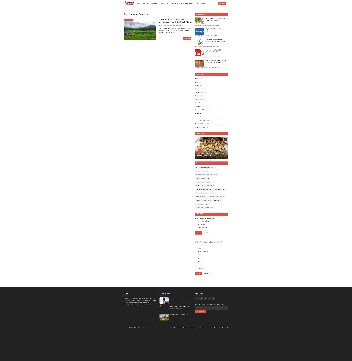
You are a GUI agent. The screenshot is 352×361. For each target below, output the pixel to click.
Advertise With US (182, 328)
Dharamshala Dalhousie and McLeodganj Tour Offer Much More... (175, 20)
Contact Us (225, 328)
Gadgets (198, 99)
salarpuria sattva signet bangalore (205, 167)
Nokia (199, 255)
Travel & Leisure (129, 20)
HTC (199, 261)
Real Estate (199, 96)
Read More (187, 38)
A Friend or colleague (204, 221)
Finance (197, 78)
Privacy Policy (192, 328)
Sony (199, 265)
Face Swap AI (217, 200)
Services (198, 106)
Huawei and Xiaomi (203, 251)
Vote (198, 233)
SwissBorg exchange (202, 204)
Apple (199, 248)
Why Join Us (172, 328)
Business (154, 3)
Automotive (199, 117)
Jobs (196, 82)
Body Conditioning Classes (203, 200)
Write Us (222, 3)
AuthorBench (198, 46)
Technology (164, 3)
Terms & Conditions (203, 328)
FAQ (211, 328)
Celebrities (174, 3)
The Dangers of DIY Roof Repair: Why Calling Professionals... (179, 307)
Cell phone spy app (219, 189)
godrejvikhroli (198, 25)
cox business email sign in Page (205, 186)
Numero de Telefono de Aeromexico (206, 193)
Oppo (199, 258)
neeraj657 (197, 35)
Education (198, 113)
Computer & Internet (202, 110)
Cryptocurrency (201, 3)
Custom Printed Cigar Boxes (204, 189)
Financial (146, 3)
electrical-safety (200, 197)
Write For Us (217, 328)
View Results (207, 233)
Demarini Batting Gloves (203, 178)
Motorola (200, 268)
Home (138, 3)
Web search (201, 224)
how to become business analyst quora (207, 175)
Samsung (200, 245)
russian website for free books (204, 182)
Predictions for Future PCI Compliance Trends (213, 51)
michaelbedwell (199, 57)
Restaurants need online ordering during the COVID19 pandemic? (216, 61)
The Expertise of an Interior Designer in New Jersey (180, 299)
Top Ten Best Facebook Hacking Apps (215, 30)
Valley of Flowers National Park (204, 207)
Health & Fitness (186, 3)
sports (197, 85)
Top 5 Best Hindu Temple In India (179, 314)
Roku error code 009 (201, 171)
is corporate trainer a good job (216, 197)
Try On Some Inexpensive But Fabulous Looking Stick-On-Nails (215, 40)
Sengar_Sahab (162, 25)
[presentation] (221, 139)
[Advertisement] (176, 346)
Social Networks (202, 227)
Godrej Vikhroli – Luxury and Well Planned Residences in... (215, 19)
